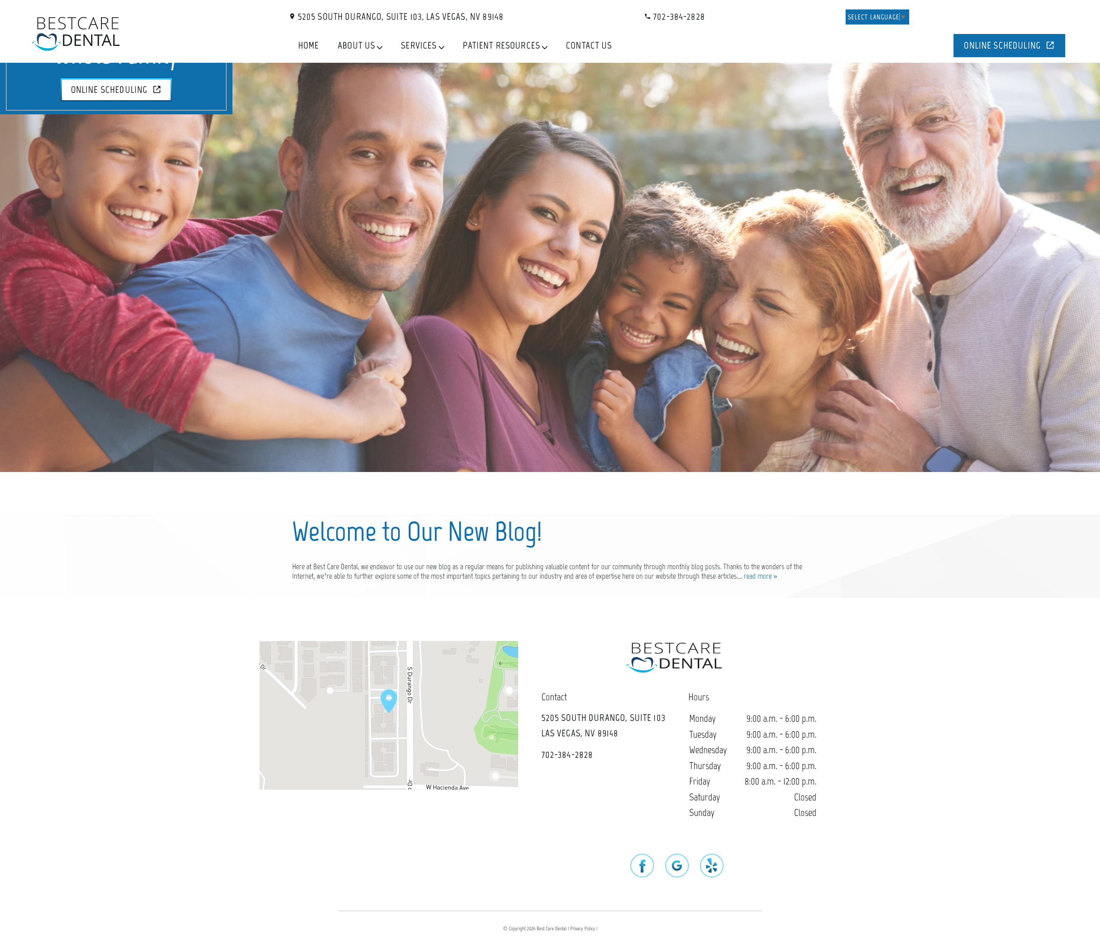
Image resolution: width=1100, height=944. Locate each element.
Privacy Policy (582, 929)
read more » (760, 576)
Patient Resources (502, 45)
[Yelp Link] (712, 867)
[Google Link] (677, 867)
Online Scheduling (1002, 45)
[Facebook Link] (642, 867)
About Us (356, 45)
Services (419, 45)
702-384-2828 (678, 16)
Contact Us (589, 45)
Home (308, 45)
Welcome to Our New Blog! (417, 531)
